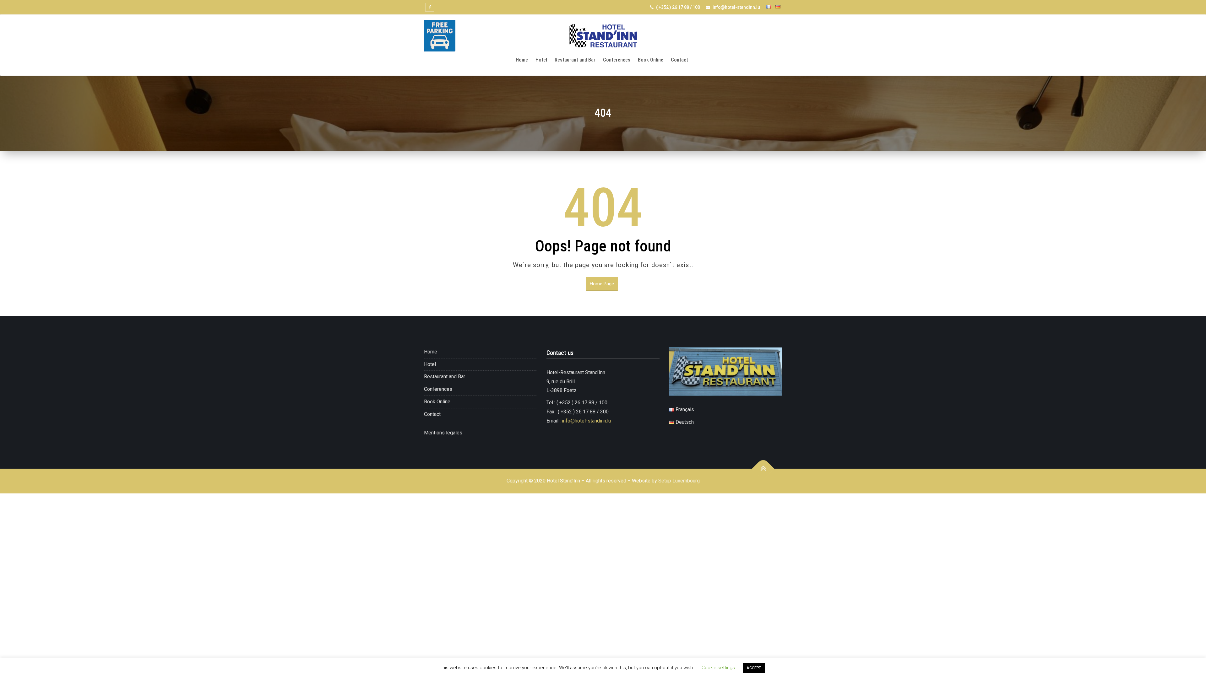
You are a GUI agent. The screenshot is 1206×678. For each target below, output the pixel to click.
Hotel (541, 60)
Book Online (650, 60)
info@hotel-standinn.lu (736, 7)
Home (522, 60)
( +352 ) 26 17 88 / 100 (677, 7)
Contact (679, 60)
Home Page (602, 284)
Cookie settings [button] (718, 667)
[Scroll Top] (763, 469)
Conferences (616, 60)
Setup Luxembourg (679, 481)
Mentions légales (443, 433)
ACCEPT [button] (754, 667)
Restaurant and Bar (575, 60)
